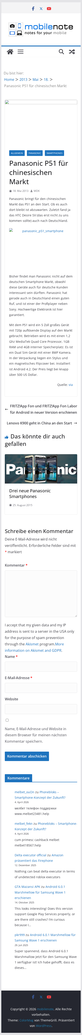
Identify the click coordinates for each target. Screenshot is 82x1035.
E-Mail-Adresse (18, 677)
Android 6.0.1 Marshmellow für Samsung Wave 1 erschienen (40, 892)
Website (11, 699)
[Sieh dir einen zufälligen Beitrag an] (72, 51)
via (71, 385)
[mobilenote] (10, 51)
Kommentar (16, 565)
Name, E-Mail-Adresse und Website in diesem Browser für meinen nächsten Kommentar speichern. (36, 735)
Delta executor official (30, 855)
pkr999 (20, 935)
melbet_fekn (24, 823)
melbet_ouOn (24, 792)
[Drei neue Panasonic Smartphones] (41, 457)
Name (11, 656)
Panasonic (35, 153)
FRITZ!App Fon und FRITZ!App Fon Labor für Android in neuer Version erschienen (43, 409)
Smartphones (54, 153)
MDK (37, 191)
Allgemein (17, 153)
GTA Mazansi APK (27, 887)
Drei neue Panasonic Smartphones (30, 493)
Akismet (32, 644)
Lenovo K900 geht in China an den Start (39, 423)
